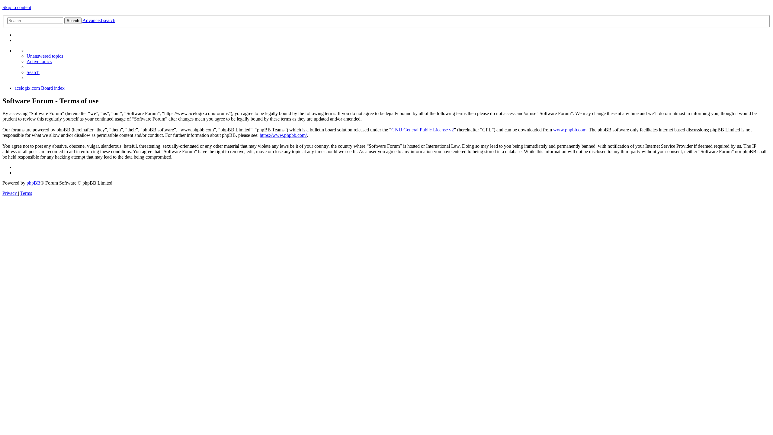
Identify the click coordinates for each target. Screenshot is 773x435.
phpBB (33, 182)
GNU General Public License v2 (422, 129)
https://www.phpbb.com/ (283, 135)
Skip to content (16, 7)
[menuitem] (45, 56)
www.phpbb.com (569, 129)
